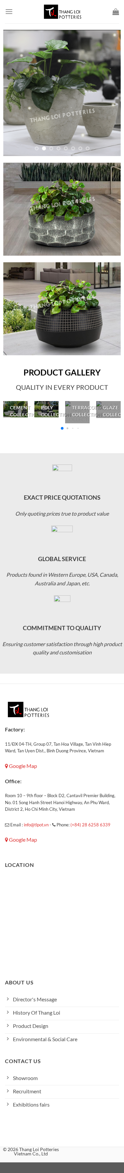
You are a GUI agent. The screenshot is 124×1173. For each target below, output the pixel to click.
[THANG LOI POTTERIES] (62, 11)
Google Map (22, 766)
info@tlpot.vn (36, 824)
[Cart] (115, 11)
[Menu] (9, 11)
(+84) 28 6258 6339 (90, 824)
